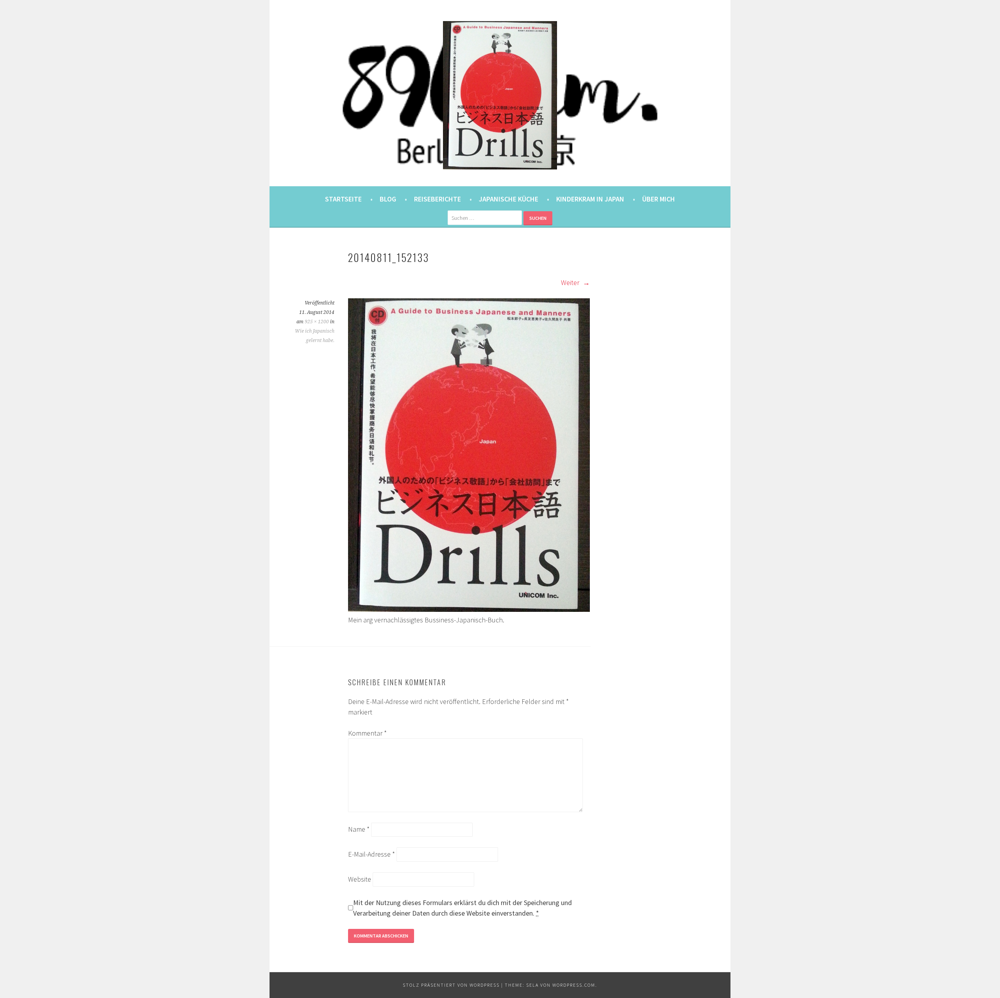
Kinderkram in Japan (590, 198)
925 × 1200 (317, 321)
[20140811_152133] (469, 609)
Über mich (658, 198)
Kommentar (367, 733)
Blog (388, 198)
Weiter (571, 282)
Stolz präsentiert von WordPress (451, 985)
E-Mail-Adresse (371, 854)
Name (359, 829)
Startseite (343, 198)
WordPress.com (573, 985)
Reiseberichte (437, 198)
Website (359, 879)
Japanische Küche (508, 198)
